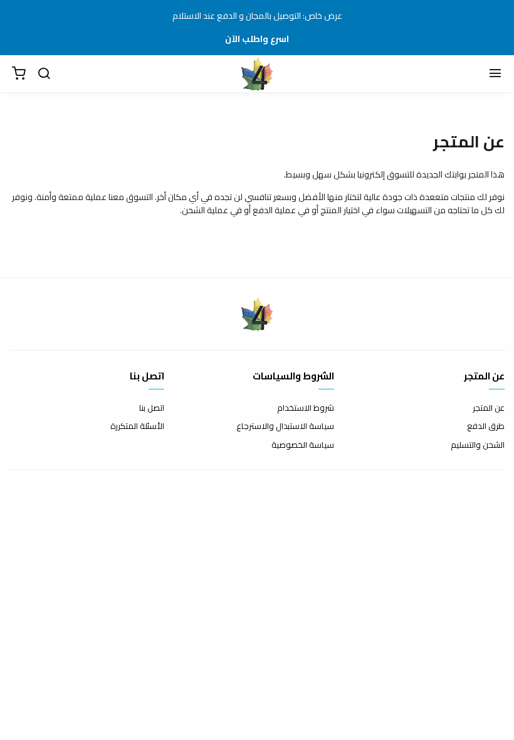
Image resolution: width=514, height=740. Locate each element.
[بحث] (43, 74)
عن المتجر (489, 408)
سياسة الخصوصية (302, 445)
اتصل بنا (151, 408)
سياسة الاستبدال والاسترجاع (285, 426)
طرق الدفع (486, 426)
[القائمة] (495, 74)
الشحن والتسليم (478, 445)
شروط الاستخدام (305, 408)
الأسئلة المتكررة (137, 426)
